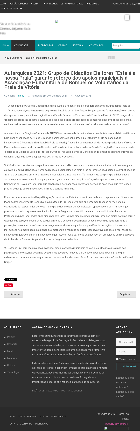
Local (10, 351)
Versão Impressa (19, 4)
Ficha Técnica (50, 4)
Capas (3, 4)
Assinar (35, 4)
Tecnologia (13, 372)
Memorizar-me (127, 359)
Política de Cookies (71, 391)
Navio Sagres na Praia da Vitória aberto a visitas (31, 57)
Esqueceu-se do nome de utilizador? (125, 382)
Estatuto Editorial (72, 4)
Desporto (12, 344)
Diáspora (12, 358)
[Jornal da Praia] (70, 23)
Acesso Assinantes (11, 8)
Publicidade (92, 4)
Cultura (11, 365)
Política (20, 95)
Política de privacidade (45, 391)
